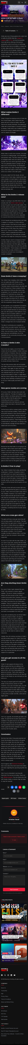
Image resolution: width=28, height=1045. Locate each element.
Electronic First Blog (17, 763)
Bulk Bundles (4, 1019)
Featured (4, 15)
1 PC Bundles (4, 1016)
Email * (4, 859)
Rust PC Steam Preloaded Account (9, 1031)
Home (2, 26)
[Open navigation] (25, 2)
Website (7, 866)
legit (2, 993)
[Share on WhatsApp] (23, 787)
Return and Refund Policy (7, 1002)
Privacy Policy (4, 996)
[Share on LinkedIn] (16, 787)
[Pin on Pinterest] (20, 787)
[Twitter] (5, 975)
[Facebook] (1, 975)
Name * (5, 852)
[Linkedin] (11, 975)
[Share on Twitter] (8, 787)
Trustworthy (4, 990)
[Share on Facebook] (12, 787)
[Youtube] (14, 975)
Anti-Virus (3, 1013)
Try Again (14, 840)
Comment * (6, 873)
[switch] (22, 2)
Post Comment (14, 889)
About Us (3, 988)
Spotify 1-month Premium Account (9, 1028)
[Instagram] (8, 975)
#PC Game (13, 798)
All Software (4, 1011)
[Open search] (19, 2)
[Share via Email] (14, 791)
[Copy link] (18, 791)
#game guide (5, 798)
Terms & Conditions (6, 999)
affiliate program (7, 777)
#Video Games (22, 798)
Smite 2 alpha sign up (17, 203)
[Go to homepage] (4, 2)
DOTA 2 (11, 40)
